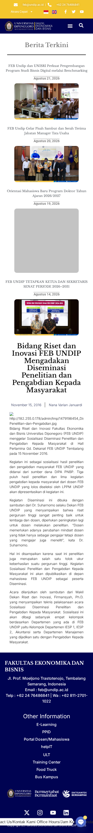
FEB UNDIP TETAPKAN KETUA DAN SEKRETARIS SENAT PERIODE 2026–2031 (46, 284)
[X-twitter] (27, 813)
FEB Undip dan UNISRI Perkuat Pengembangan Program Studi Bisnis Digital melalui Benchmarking (47, 68)
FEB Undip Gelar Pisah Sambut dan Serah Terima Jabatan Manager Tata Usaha (46, 130)
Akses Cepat (19, 11)
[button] (70, 26)
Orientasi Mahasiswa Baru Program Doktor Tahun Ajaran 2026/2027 (46, 193)
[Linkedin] (66, 813)
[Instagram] (40, 813)
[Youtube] (53, 813)
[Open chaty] (81, 822)
